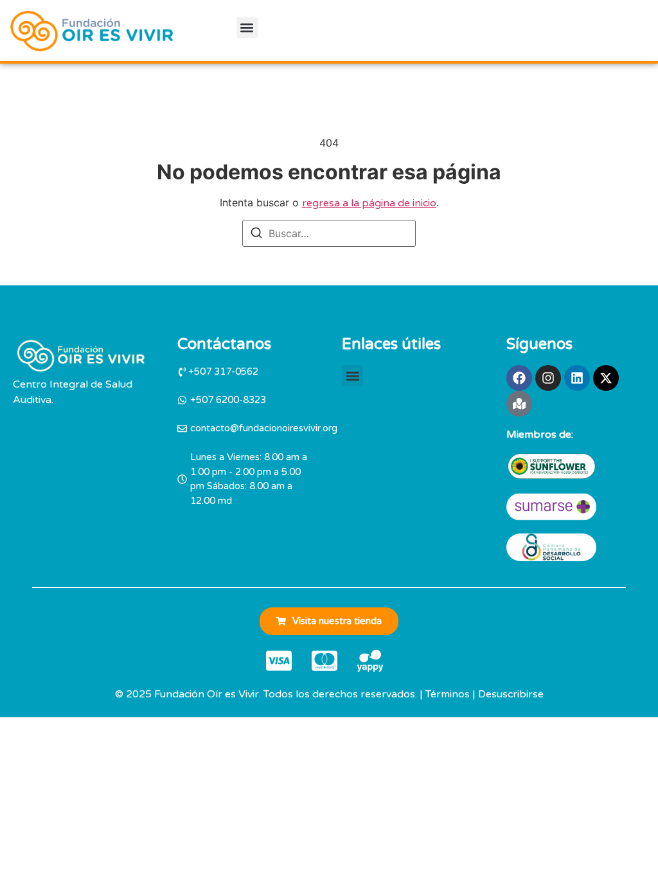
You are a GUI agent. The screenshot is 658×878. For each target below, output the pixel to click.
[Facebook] (519, 378)
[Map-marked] (519, 404)
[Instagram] (548, 378)
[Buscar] (256, 234)
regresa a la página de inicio (369, 203)
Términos (447, 694)
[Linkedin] (577, 378)
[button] (247, 27)
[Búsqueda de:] (329, 233)
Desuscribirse (511, 694)
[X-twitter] (606, 378)
